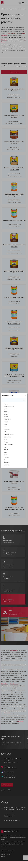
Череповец (6, 462)
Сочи (5, 447)
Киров (5, 427)
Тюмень (6, 455)
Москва (5, 404)
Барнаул (6, 409)
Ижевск (6, 422)
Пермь (5, 439)
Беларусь (6, 411)
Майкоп (6, 432)
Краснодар (6, 429)
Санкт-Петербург (8, 444)
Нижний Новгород (9, 434)
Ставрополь (7, 449)
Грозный (6, 417)
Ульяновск (6, 457)
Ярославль (6, 465)
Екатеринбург (7, 419)
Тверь (5, 452)
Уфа (4, 460)
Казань (5, 424)
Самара (6, 442)
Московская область (9, 406)
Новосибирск (7, 437)
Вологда (6, 414)
